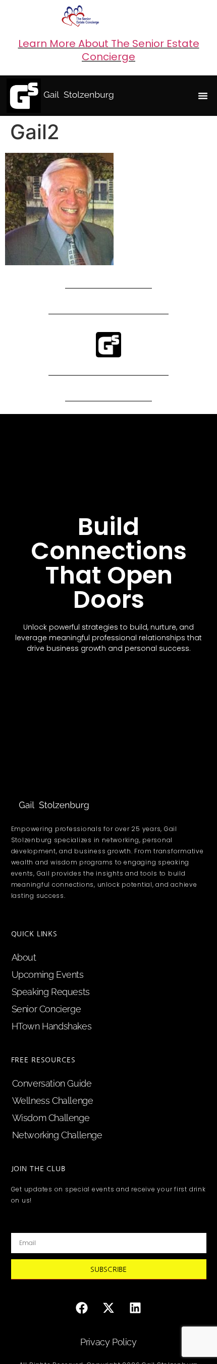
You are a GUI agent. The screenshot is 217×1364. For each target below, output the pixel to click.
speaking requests (51, 991)
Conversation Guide (52, 1083)
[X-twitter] (108, 1308)
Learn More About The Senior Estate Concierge (108, 50)
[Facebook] (82, 1308)
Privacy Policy (108, 1342)
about (24, 957)
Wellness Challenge (52, 1100)
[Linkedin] (135, 1308)
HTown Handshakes (52, 1026)
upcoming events (48, 974)
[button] (202, 95)
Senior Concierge (46, 1009)
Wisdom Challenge (51, 1117)
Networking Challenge (57, 1135)
